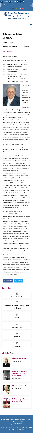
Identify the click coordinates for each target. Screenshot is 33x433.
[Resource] (1, 2)
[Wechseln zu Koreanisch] (20, 9)
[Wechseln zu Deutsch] (13, 9)
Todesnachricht (17, 327)
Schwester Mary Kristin (19, 358)
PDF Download (8, 51)
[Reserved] (9, 2)
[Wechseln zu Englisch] (9, 9)
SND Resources (17, 346)
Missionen (17, 317)
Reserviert (17, 337)
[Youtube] (17, 1)
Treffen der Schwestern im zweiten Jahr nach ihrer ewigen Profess (19, 373)
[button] (27, 24)
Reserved (13, 1)
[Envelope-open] (20, 1)
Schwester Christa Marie (20, 386)
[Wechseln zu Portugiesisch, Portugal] (16, 9)
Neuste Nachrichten (17, 297)
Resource (5, 1)
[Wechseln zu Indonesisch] (23, 9)
